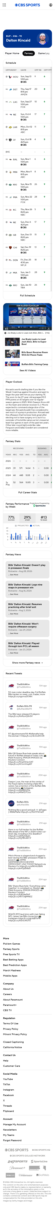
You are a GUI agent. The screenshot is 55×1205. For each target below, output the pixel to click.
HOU (15, 77)
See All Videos (28, 370)
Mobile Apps (10, 975)
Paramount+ (9, 1005)
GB (14, 235)
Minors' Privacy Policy (15, 1034)
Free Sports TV (11, 954)
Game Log (44, 53)
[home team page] (10, 77)
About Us (8, 988)
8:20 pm (26, 211)
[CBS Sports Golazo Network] (27, 1155)
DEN (15, 260)
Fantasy (28, 53)
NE (14, 114)
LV (14, 140)
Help (5, 1060)
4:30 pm (26, 261)
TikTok (6, 1084)
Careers (7, 994)
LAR (15, 127)
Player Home (12, 53)
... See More (13, 575)
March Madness (12, 970)
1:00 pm (26, 78)
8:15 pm (26, 90)
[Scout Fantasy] (26, 1175)
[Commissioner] (37, 1166)
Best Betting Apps (13, 959)
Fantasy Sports (11, 949)
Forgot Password (12, 1140)
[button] (4, 5)
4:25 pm (26, 141)
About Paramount (13, 999)
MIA (15, 197)
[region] (27, 316)
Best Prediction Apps (15, 965)
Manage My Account (14, 1124)
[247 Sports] (18, 1160)
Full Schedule (27, 295)
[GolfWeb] (42, 1175)
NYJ (15, 184)
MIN (15, 172)
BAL (15, 159)
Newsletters (9, 1129)
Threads (7, 1105)
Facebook (8, 1095)
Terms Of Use (10, 1023)
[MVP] (10, 1174)
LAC (15, 102)
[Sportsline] (39, 1161)
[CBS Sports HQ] (41, 1149)
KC (14, 210)
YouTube (8, 1079)
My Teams (8, 1135)
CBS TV (7, 1010)
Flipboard (8, 1111)
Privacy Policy (10, 1029)
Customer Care (11, 1066)
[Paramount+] (17, 1167)
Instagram (8, 1089)
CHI (15, 247)
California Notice (12, 1047)
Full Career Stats (27, 492)
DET (15, 89)
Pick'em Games (11, 943)
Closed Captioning (13, 1042)
